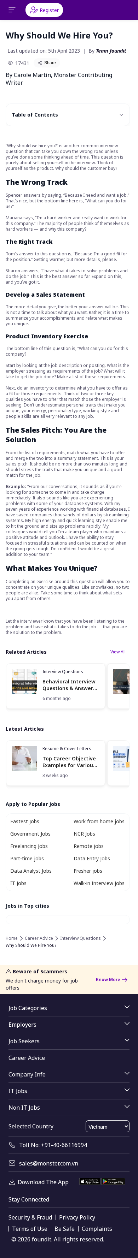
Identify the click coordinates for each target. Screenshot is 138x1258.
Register (49, 10)
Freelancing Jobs (29, 846)
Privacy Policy (77, 1217)
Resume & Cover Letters (66, 749)
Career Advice (39, 938)
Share (50, 62)
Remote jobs (89, 846)
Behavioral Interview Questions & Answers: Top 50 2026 (69, 685)
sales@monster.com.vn (48, 1163)
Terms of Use (29, 1229)
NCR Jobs (84, 833)
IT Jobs (18, 883)
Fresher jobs (88, 870)
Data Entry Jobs (92, 858)
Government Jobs (30, 833)
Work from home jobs (99, 821)
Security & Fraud (30, 1217)
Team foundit (111, 50)
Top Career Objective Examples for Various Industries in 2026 (69, 762)
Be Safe (64, 1229)
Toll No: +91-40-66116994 (53, 1145)
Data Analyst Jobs (31, 870)
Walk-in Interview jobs (99, 883)
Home (12, 938)
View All (118, 652)
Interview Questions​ (62, 672)
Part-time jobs (27, 858)
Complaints (97, 1229)
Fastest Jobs (24, 821)
